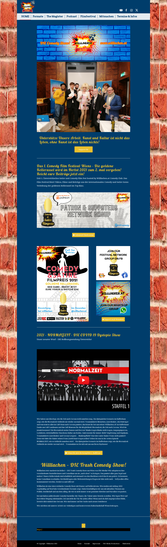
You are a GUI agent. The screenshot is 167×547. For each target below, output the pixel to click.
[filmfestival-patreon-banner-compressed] (83, 210)
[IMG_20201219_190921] (83, 97)
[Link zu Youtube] (121, 10)
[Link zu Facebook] (126, 10)
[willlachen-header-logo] (27, 6)
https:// (39, 530)
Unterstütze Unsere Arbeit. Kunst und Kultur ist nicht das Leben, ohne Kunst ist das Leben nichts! (84, 140)
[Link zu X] (137, 10)
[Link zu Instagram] (131, 10)
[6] (113, 298)
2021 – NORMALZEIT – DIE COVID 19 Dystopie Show (79, 335)
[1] (113, 263)
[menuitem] (25, 16)
